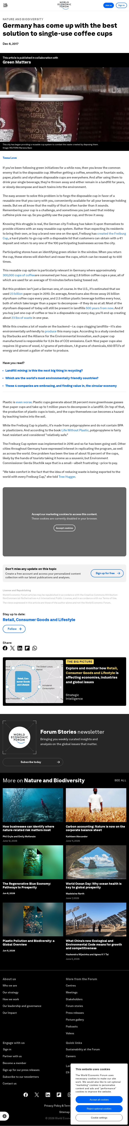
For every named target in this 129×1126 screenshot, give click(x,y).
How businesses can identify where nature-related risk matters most (28, 828)
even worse (24, 402)
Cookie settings (99, 1117)
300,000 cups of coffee (19, 275)
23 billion (16, 293)
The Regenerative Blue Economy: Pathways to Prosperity (27, 885)
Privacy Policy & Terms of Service (64, 1105)
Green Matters (17, 62)
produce (50, 331)
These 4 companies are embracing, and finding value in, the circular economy (61, 385)
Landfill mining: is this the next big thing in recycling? (44, 370)
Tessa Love (10, 157)
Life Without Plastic (75, 430)
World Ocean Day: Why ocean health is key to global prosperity (93, 885)
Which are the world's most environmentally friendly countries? (51, 378)
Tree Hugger (67, 476)
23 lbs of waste (21, 317)
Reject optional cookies (99, 1108)
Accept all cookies (99, 1099)
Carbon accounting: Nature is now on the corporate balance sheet (95, 828)
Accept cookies (64, 528)
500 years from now (99, 308)
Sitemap (64, 1112)
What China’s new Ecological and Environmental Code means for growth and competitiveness (94, 944)
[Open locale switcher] (4, 1116)
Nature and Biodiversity (23, 19)
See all (120, 780)
